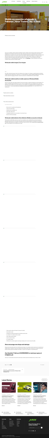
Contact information (18, 436)
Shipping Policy (11, 423)
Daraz (17, 424)
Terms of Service (11, 424)
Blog (2, 423)
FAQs (2, 424)
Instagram (18, 423)
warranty (13, 75)
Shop (2, 422)
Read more (3, 405)
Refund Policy (11, 422)
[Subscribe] (41, 427)
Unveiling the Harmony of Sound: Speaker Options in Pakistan (8, 396)
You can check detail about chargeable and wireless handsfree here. (21, 85)
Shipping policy (13, 436)
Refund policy (3, 436)
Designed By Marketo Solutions (10, 435)
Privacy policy (6, 436)
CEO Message (4, 427)
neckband (31, 84)
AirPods (38, 84)
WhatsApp (28, 58)
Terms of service (10, 436)
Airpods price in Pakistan (38, 383)
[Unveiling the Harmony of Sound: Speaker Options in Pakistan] (9, 387)
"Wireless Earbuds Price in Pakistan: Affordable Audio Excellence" (39, 396)
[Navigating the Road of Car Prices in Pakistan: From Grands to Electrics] (25, 387)
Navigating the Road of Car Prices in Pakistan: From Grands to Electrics (24, 396)
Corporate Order (4, 428)
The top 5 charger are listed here (33, 74)
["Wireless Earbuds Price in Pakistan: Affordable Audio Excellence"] (40, 387)
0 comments (9, 394)
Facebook (18, 422)
